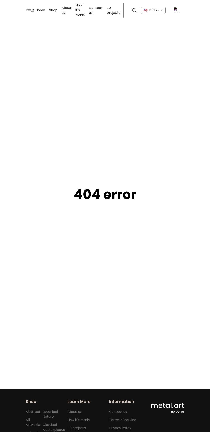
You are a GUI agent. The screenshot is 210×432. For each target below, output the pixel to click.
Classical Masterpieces (54, 427)
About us (74, 411)
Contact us (118, 411)
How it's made (78, 419)
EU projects (76, 428)
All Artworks (33, 422)
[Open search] (134, 10)
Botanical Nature (50, 414)
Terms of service (122, 419)
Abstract (33, 411)
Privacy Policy (120, 428)
